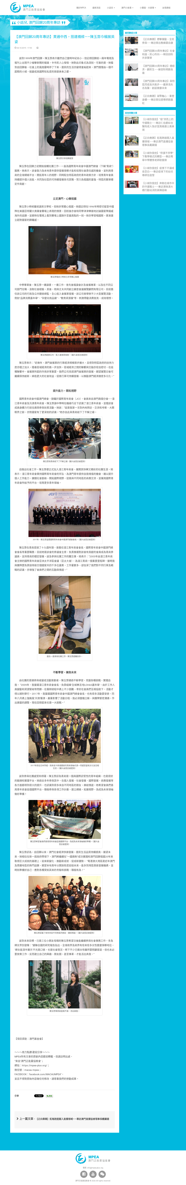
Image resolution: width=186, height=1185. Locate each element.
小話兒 (110, 8)
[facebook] (83, 1174)
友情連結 (166, 8)
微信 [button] (50, 1096)
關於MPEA (81, 8)
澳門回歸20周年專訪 (44, 22)
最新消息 (96, 8)
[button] (102, 1174)
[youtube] (93, 1174)
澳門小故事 (126, 8)
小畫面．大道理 (147, 8)
